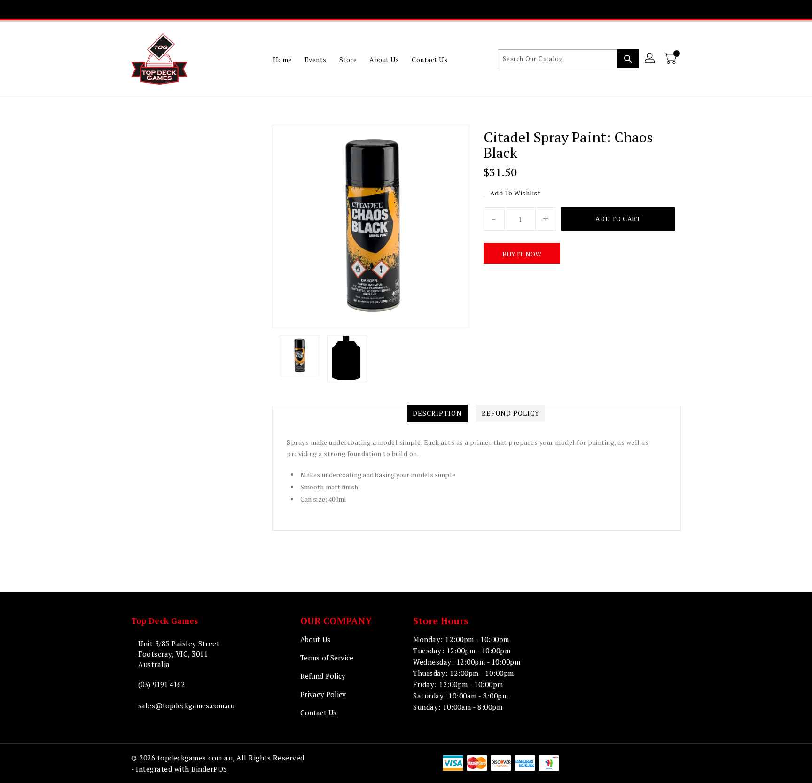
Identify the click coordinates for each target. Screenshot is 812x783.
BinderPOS (209, 769)
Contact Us (318, 712)
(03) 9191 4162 (161, 684)
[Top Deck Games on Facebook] (360, 9)
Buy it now (521, 253)
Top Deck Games (164, 620)
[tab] (437, 413)
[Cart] (671, 58)
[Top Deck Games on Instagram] (397, 9)
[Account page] (650, 58)
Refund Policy (322, 676)
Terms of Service (327, 657)
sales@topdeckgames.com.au (186, 705)
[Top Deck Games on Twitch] (432, 9)
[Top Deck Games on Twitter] (378, 9)
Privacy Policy (323, 694)
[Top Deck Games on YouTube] (414, 9)
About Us (315, 639)
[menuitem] (282, 59)
